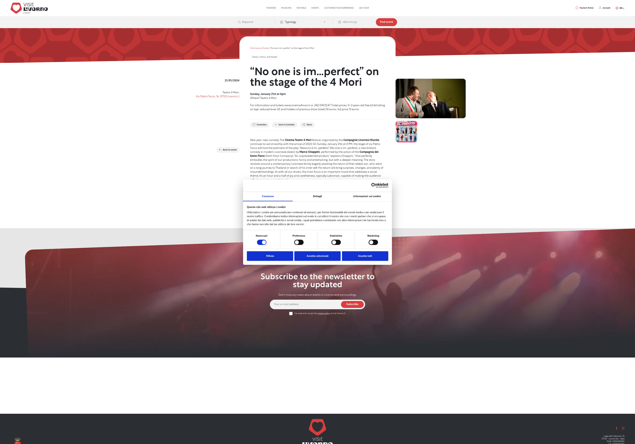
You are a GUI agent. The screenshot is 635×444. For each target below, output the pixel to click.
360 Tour (364, 8)
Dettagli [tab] (317, 196)
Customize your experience (339, 8)
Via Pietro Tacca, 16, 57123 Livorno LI (217, 96)
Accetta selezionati (317, 256)
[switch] (299, 242)
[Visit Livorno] (29, 8)
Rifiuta (270, 256)
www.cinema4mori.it (297, 105)
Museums (286, 8)
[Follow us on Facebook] (616, 428)
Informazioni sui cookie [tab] (367, 196)
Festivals (301, 8)
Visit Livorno (255, 48)
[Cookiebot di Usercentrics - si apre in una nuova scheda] (373, 185)
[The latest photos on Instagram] (623, 428)
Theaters (271, 8)
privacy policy (324, 314)
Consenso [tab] (268, 196)
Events (315, 8)
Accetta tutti (365, 256)
